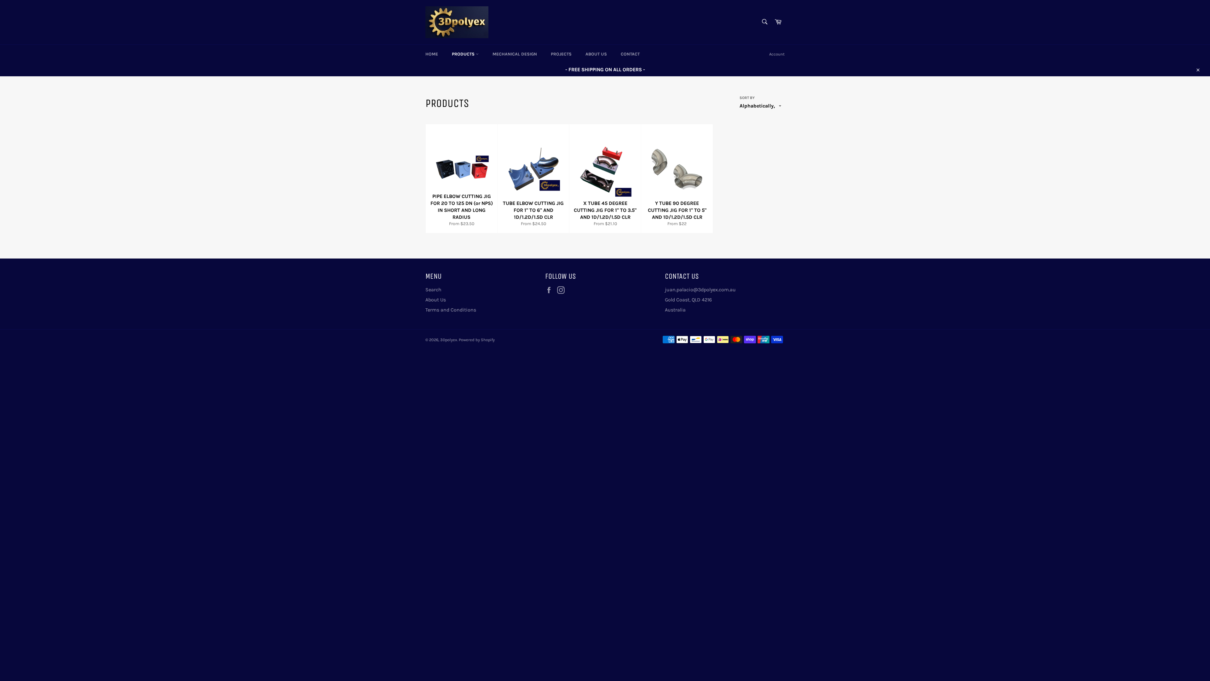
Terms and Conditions (450, 310)
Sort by (747, 98)
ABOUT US (596, 54)
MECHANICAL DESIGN (515, 54)
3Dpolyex (448, 339)
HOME (431, 54)
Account (777, 54)
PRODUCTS (464, 54)
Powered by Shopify (477, 339)
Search (433, 290)
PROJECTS (561, 54)
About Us (435, 300)
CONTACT (630, 54)
